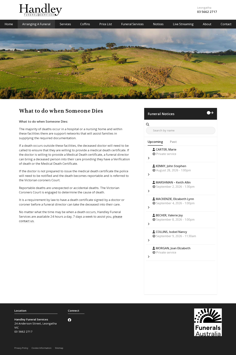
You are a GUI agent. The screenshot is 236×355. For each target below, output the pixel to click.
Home (9, 24)
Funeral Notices (161, 113)
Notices (158, 24)
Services (65, 24)
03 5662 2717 (207, 12)
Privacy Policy (21, 348)
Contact (226, 24)
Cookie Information (41, 348)
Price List (105, 24)
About (207, 24)
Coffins (85, 24)
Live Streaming (183, 24)
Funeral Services (132, 24)
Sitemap (59, 348)
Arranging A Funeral (36, 24)
